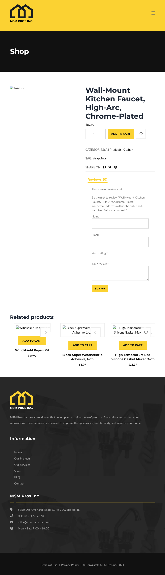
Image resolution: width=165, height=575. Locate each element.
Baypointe (99, 158)
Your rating (100, 253)
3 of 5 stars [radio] (100, 256)
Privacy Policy (70, 565)
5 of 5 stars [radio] (106, 256)
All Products (113, 149)
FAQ (17, 477)
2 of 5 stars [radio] (96, 256)
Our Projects (22, 458)
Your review (100, 263)
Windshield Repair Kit (32, 350)
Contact (19, 483)
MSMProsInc (108, 565)
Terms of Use (49, 565)
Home (18, 452)
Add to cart (120, 133)
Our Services (22, 464)
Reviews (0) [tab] (97, 179)
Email (95, 234)
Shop (17, 471)
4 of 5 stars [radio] (103, 256)
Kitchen (128, 149)
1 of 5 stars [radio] (93, 256)
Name (95, 216)
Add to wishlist (141, 134)
